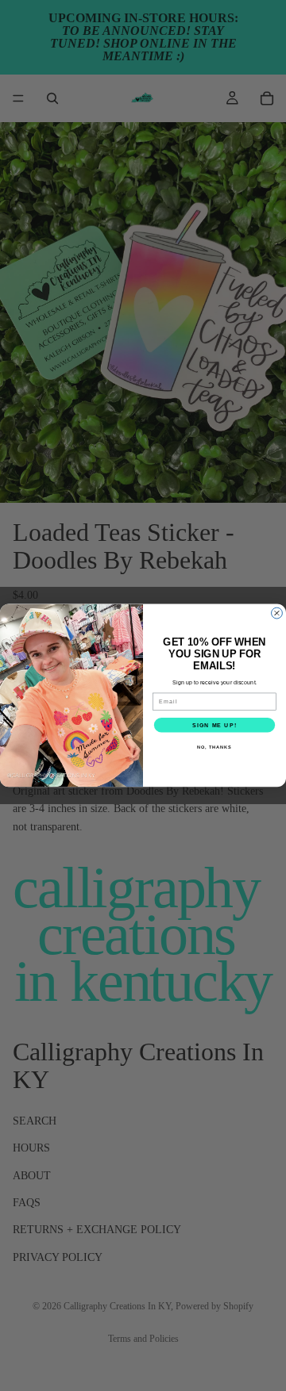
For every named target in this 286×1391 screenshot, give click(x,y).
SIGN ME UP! (214, 725)
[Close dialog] (277, 613)
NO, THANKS (214, 747)
